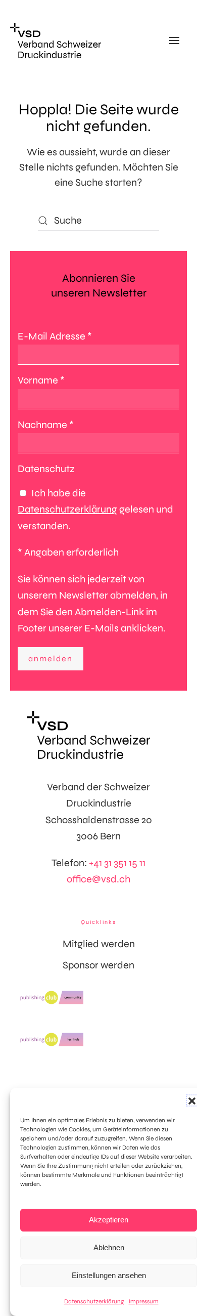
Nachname (46, 424)
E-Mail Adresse (55, 336)
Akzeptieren (108, 1219)
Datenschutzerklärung (94, 1301)
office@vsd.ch (98, 879)
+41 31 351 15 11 (117, 863)
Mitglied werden (99, 944)
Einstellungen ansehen (109, 1275)
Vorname (41, 380)
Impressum (144, 1301)
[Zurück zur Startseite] (55, 40)
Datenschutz (46, 468)
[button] (192, 1100)
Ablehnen (108, 1247)
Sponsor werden (98, 965)
